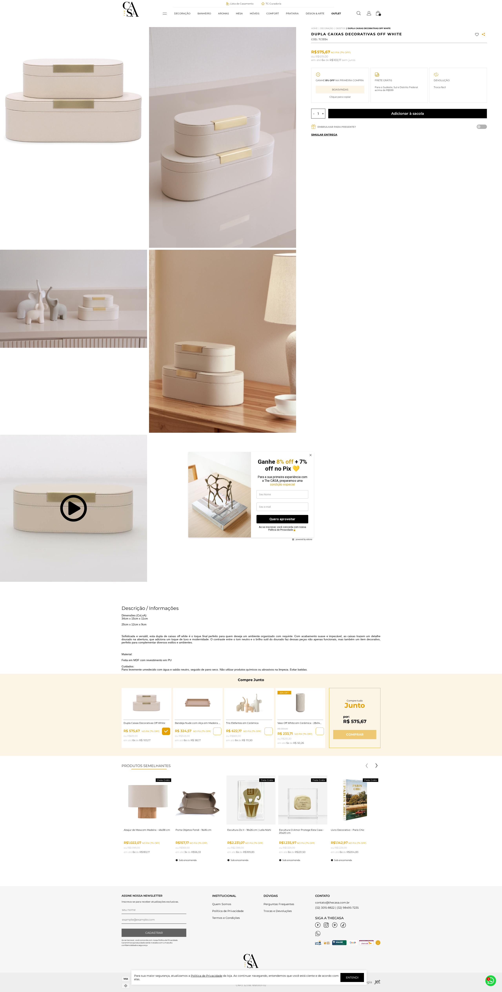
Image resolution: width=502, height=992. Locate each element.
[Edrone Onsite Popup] (251, 496)
